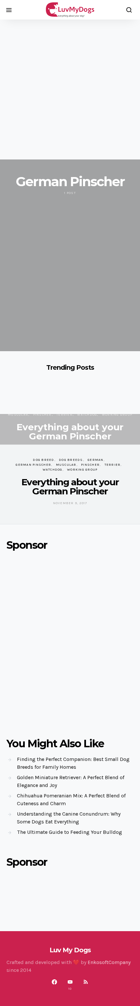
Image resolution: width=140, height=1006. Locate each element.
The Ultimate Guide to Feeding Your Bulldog (69, 832)
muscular (18, 415)
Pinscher (42, 415)
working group (117, 415)
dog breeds (71, 460)
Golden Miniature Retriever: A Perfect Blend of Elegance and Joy (70, 781)
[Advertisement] (70, 89)
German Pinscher (33, 465)
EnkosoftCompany (109, 962)
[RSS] (85, 984)
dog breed (43, 460)
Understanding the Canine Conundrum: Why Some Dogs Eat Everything (68, 818)
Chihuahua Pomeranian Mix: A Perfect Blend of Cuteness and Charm (71, 799)
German (96, 460)
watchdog (87, 415)
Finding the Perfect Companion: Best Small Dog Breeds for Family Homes (73, 763)
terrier (64, 415)
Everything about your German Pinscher (70, 431)
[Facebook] (54, 984)
